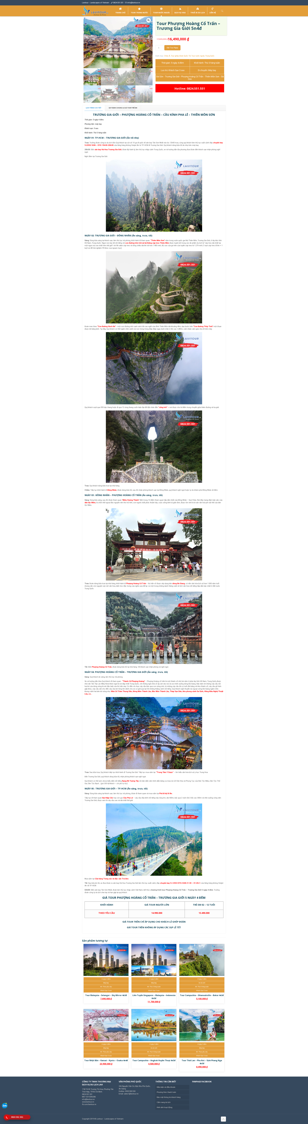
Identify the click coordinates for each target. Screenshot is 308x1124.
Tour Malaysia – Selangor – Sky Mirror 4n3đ (106, 995)
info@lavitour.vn (133, 3)
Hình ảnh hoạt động (164, 1107)
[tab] (93, 108)
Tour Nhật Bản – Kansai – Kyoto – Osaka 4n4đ (106, 1060)
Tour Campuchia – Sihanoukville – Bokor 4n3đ (202, 995)
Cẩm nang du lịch (163, 1102)
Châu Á (167, 56)
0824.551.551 (118, 3)
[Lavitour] (95, 10)
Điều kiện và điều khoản (166, 1087)
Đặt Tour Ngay (172, 48)
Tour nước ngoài (197, 56)
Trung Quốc (209, 56)
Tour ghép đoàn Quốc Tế (181, 56)
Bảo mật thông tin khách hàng (168, 1097)
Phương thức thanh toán (166, 1092)
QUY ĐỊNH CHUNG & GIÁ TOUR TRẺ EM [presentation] (123, 108)
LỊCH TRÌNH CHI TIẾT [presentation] (93, 108)
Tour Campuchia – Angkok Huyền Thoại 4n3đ (153, 1060)
